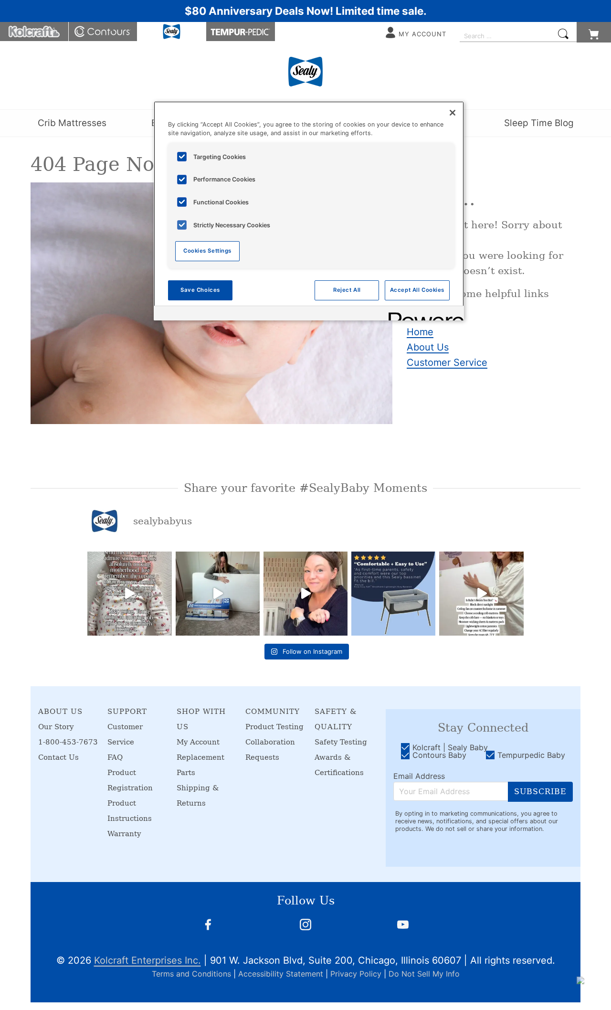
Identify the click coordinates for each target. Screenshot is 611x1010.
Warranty (124, 833)
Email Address (419, 776)
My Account (198, 742)
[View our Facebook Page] (208, 924)
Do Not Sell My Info (424, 973)
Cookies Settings (207, 250)
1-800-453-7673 (68, 742)
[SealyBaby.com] (305, 72)
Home (420, 332)
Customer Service (447, 362)
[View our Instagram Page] (305, 924)
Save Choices (200, 290)
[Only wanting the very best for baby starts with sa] (305, 594)
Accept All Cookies (417, 290)
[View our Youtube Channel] (403, 924)
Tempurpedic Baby (240, 31)
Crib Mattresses (72, 122)
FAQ (115, 757)
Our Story (56, 727)
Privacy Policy (355, 973)
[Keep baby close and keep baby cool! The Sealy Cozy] (393, 594)
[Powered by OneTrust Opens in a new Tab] (423, 314)
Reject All (347, 290)
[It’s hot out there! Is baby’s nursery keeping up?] (481, 594)
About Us (428, 347)
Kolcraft (34, 31)
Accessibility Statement (280, 973)
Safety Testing (341, 742)
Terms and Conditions (191, 973)
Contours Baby (103, 31)
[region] (309, 210)
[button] (594, 32)
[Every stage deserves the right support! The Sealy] (218, 594)
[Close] (452, 112)
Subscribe (540, 791)
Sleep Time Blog (539, 122)
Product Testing (274, 727)
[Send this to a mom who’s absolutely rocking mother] (129, 594)
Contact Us (58, 757)
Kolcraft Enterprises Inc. (147, 960)
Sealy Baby (171, 31)
